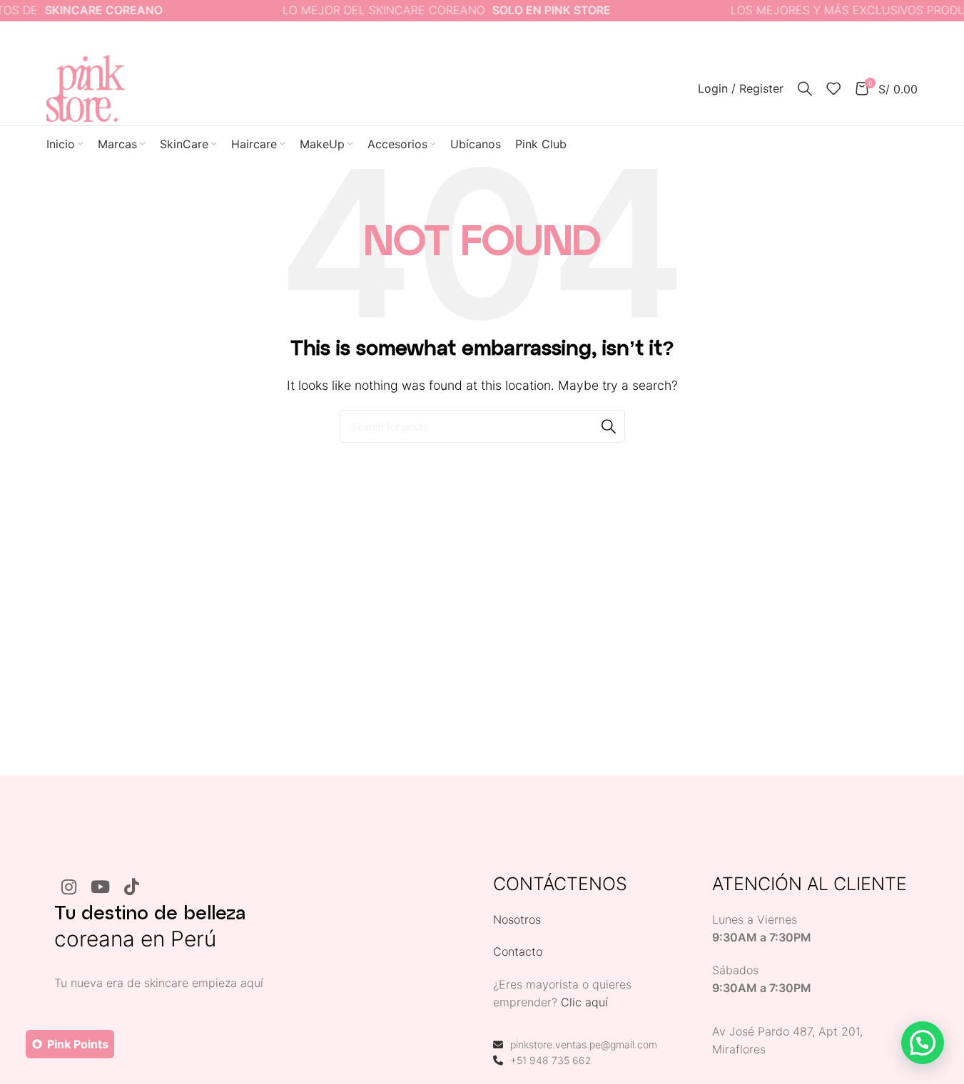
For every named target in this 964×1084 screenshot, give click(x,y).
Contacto (517, 951)
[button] (922, 1042)
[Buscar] (805, 88)
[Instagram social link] (68, 888)
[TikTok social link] (131, 888)
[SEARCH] (608, 426)
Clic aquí (584, 1002)
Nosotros (517, 919)
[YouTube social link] (100, 888)
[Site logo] (85, 87)
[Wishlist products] (833, 88)
